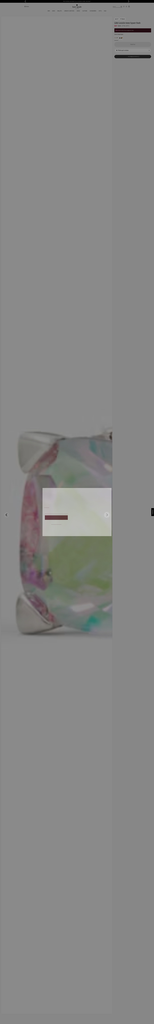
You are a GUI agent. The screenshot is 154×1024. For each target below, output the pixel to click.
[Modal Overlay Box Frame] (77, 512)
